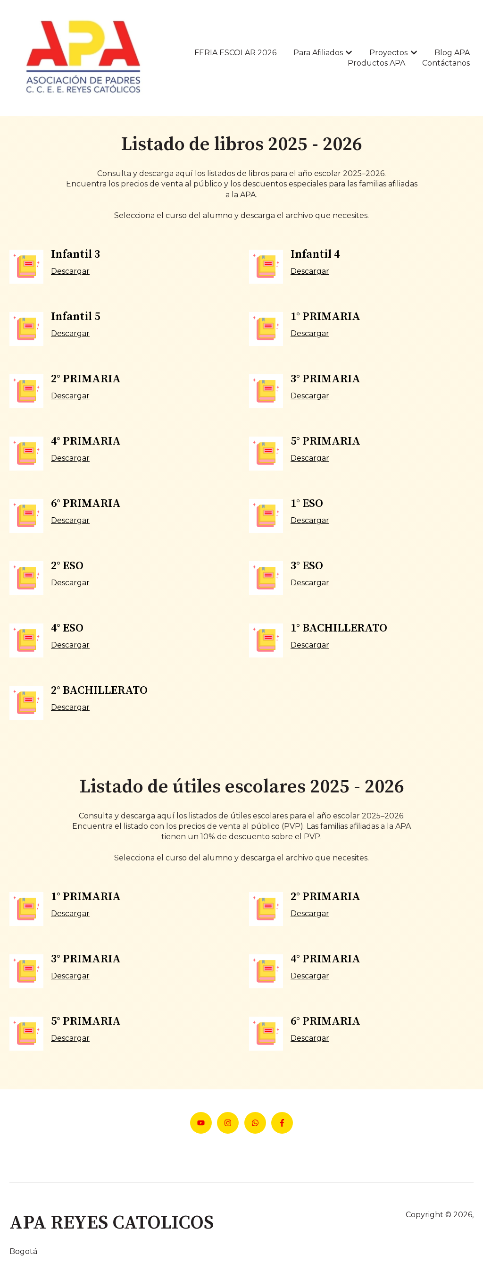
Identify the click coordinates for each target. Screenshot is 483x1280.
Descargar (70, 271)
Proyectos (388, 52)
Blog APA (452, 52)
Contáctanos (446, 63)
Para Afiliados (318, 52)
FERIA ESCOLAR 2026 (235, 52)
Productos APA (376, 63)
